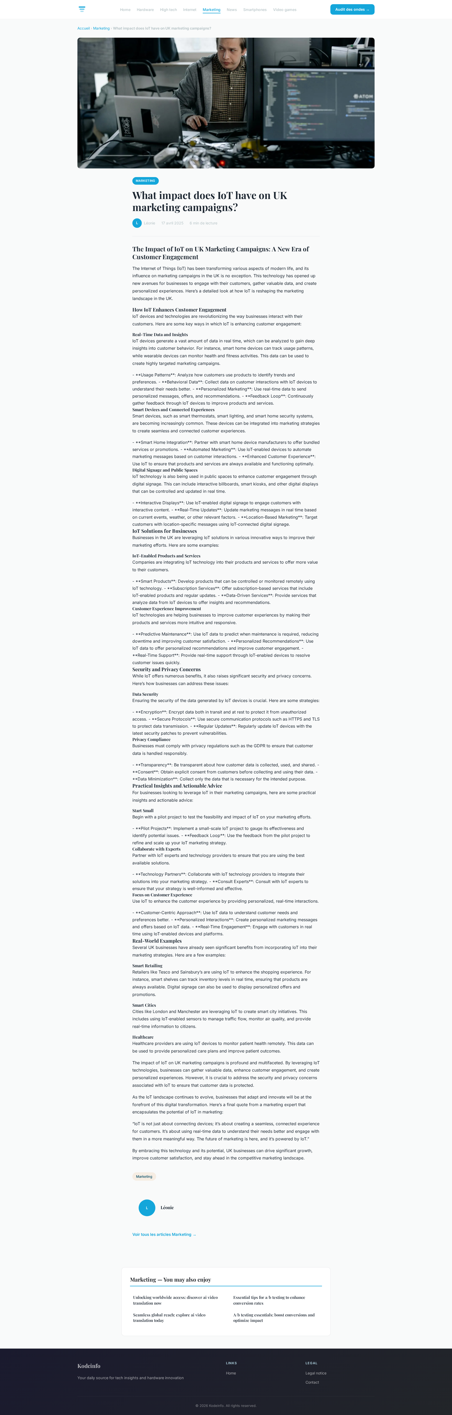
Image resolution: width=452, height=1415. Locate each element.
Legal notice (316, 1373)
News (232, 9)
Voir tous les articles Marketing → (164, 1234)
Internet (189, 9)
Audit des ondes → (352, 9)
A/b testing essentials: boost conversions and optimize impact (274, 1317)
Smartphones (255, 9)
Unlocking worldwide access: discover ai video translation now (175, 1300)
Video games (285, 9)
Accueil (83, 28)
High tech (168, 9)
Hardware (145, 9)
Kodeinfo (88, 1365)
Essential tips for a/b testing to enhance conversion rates (269, 1300)
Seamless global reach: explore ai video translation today (169, 1317)
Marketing (212, 9)
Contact (312, 1382)
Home (125, 9)
